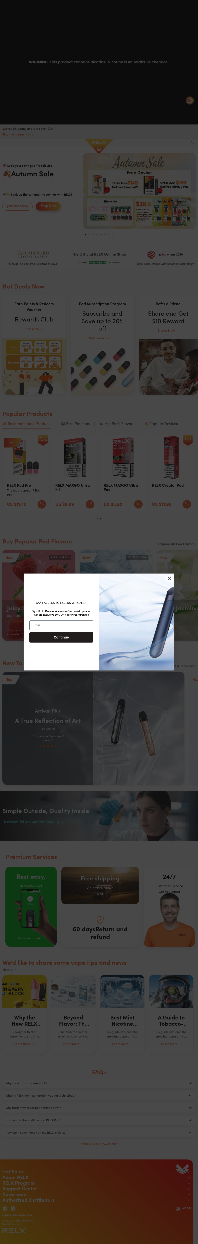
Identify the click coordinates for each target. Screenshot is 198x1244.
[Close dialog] (169, 578)
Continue (61, 637)
